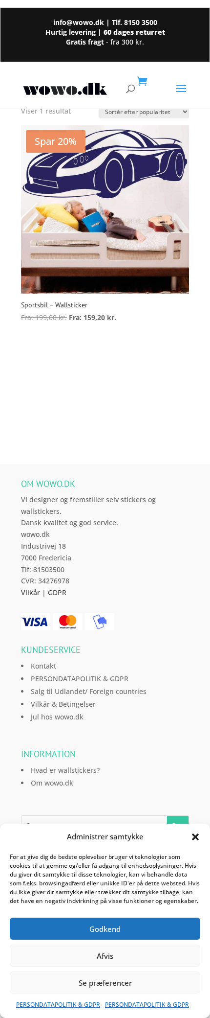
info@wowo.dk (78, 22)
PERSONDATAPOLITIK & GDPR (58, 1004)
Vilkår (30, 592)
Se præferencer (105, 983)
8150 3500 (140, 22)
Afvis (105, 956)
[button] (195, 837)
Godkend (105, 929)
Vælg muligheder (69, 344)
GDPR (57, 592)
